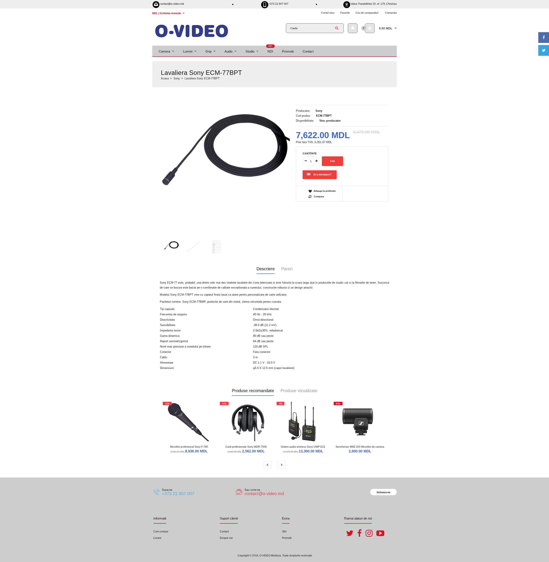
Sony (176, 78)
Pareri (287, 268)
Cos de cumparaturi (367, 12)
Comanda (391, 12)
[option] (226, 147)
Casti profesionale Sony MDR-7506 (246, 446)
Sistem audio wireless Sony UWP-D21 (303, 446)
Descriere (265, 268)
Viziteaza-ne (383, 492)
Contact (224, 531)
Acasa (165, 78)
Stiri (284, 531)
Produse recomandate (253, 390)
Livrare (157, 537)
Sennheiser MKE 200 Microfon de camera (360, 446)
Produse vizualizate (299, 390)
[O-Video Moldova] (191, 37)
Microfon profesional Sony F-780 (189, 446)
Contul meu (328, 12)
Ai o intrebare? (322, 174)
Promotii (287, 537)
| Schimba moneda (167, 13)
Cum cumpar (160, 531)
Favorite (345, 12)
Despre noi (226, 537)
